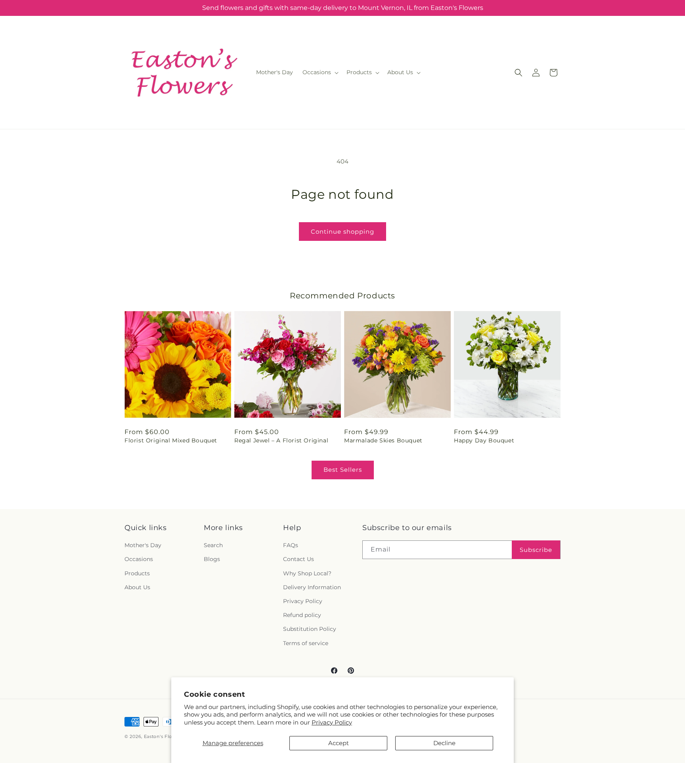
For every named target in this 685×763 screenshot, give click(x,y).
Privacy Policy (332, 722)
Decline (444, 743)
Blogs (212, 559)
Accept (338, 743)
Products (137, 573)
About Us (137, 587)
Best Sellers (342, 469)
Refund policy (302, 615)
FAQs (290, 545)
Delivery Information (312, 587)
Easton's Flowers (164, 736)
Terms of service (305, 643)
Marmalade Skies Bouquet (383, 440)
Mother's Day (142, 545)
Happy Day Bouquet (484, 440)
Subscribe (536, 550)
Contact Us (298, 559)
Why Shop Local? (307, 573)
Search (213, 545)
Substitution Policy (309, 629)
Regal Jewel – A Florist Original (281, 440)
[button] (320, 72)
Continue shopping (342, 231)
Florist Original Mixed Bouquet (170, 440)
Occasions (138, 559)
